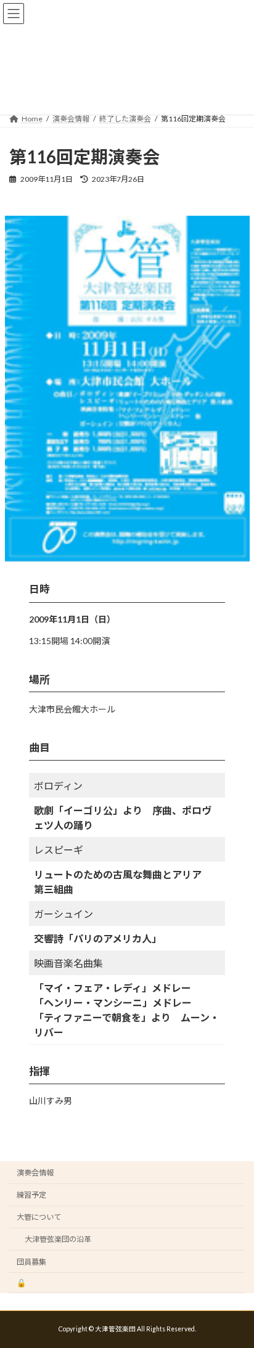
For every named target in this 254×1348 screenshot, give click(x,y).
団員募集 (31, 1262)
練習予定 (31, 1194)
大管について (39, 1217)
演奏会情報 (35, 1172)
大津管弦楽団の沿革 (58, 1239)
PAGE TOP (235, 1294)
